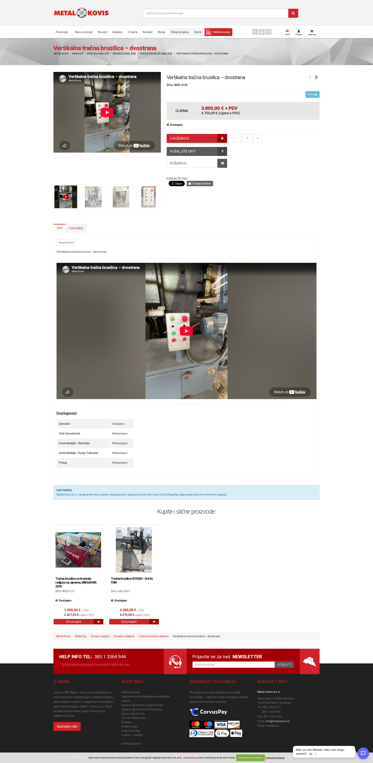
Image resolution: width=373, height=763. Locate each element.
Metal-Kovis (61, 53)
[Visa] (221, 724)
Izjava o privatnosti (132, 713)
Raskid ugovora (131, 743)
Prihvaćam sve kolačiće (250, 757)
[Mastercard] (195, 724)
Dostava (126, 722)
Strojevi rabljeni (98, 53)
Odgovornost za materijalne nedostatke (145, 696)
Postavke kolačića (275, 757)
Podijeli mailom (201, 183)
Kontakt (148, 32)
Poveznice (76, 228)
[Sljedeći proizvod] (317, 77)
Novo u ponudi (83, 32)
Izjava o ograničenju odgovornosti (142, 705)
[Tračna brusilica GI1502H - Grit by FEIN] (134, 550)
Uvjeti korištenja (130, 730)
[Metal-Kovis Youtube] (262, 32)
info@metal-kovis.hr (277, 721)
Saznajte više (67, 726)
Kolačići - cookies (132, 735)
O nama (133, 32)
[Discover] (234, 724)
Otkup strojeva (180, 32)
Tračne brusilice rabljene (156, 53)
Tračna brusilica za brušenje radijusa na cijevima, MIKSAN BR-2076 (76, 582)
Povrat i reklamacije (133, 717)
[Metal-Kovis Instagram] (268, 32)
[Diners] (202, 733)
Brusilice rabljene (124, 53)
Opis (60, 228)
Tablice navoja (221, 32)
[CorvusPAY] (208, 712)
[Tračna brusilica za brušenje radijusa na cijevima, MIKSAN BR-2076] (78, 550)
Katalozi (117, 32)
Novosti (102, 32)
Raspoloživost (66, 242)
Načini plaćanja (130, 692)
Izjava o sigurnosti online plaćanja (142, 709)
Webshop (77, 53)
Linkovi (125, 700)
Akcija (161, 32)
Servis (198, 32)
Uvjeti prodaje (129, 726)
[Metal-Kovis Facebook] (255, 32)
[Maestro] (208, 724)
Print (311, 94)
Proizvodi (61, 32)
